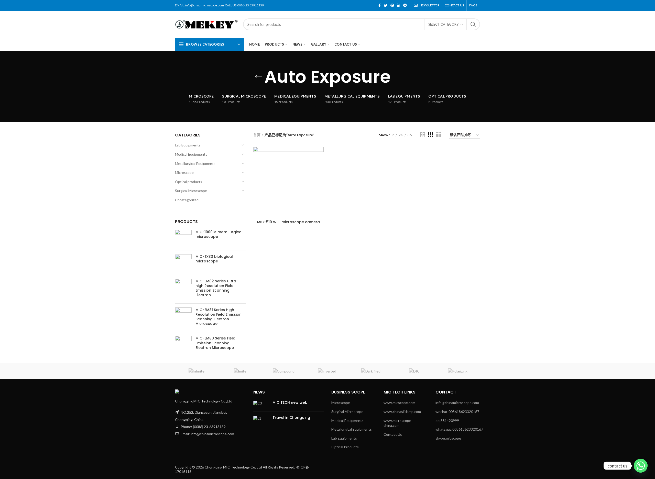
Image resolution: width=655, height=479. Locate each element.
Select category (443, 24)
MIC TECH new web (290, 402)
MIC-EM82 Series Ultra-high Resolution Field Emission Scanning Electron (216, 288)
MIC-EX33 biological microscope (214, 258)
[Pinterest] (392, 5)
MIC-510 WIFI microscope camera (288, 222)
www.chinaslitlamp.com (402, 411)
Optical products (188, 181)
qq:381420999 (447, 420)
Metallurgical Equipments (195, 163)
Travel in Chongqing (291, 417)
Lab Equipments (188, 145)
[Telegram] (405, 5)
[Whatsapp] (641, 466)
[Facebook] (379, 5)
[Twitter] (385, 5)
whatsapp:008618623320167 (459, 429)
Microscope (184, 172)
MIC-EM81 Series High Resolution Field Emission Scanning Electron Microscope (218, 316)
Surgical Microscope (191, 190)
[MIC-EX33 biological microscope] (183, 262)
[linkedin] (399, 5)
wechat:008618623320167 (457, 411)
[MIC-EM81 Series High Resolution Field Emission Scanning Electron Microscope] (183, 317)
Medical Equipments (191, 154)
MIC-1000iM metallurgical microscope (219, 234)
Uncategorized (187, 200)
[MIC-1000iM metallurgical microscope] (183, 238)
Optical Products (345, 447)
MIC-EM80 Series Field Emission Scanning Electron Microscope (215, 343)
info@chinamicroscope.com (204, 5)
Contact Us (393, 434)
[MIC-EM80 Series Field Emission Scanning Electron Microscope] (183, 344)
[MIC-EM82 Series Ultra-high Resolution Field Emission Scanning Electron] (183, 289)
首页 (256, 135)
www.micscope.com (399, 402)
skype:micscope (448, 438)
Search (473, 24)
